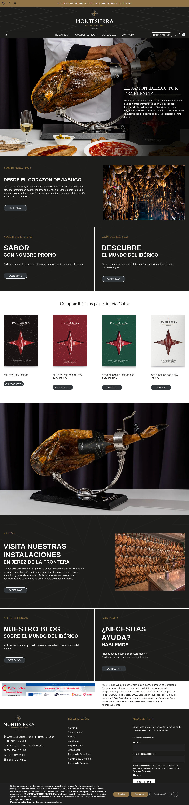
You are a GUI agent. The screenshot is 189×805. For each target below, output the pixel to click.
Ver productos (14, 384)
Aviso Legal (74, 749)
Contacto (128, 35)
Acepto (138, 775)
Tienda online (75, 732)
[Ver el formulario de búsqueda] (6, 34)
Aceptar (121, 794)
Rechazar (139, 794)
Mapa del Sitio (75, 745)
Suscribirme (144, 782)
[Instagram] (3, 3)
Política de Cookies (78, 763)
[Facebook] (9, 3)
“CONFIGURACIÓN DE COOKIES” (39, 794)
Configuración (160, 794)
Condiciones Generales (80, 758)
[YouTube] (15, 3)
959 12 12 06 (18, 755)
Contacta (72, 727)
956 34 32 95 (19, 750)
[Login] (176, 35)
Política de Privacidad (79, 754)
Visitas (71, 736)
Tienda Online (161, 35)
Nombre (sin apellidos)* (144, 754)
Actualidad (109, 35)
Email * (136, 742)
